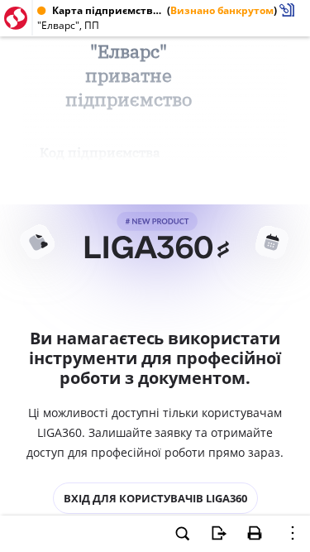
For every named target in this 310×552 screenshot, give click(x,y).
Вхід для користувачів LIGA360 (155, 498)
